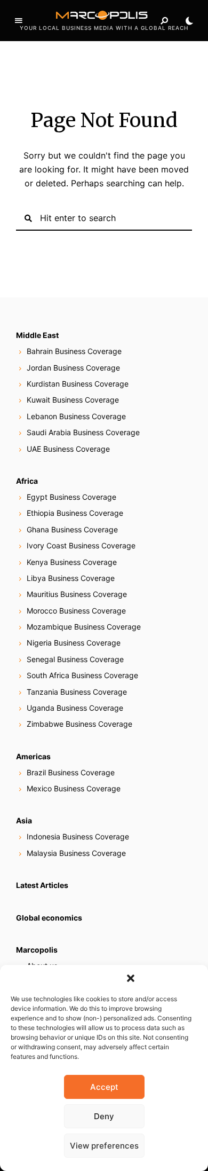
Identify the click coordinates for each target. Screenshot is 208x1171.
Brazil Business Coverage (71, 772)
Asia (24, 820)
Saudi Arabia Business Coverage (83, 432)
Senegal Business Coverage (75, 659)
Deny (104, 1116)
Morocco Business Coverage (76, 610)
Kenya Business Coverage (72, 562)
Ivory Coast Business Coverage (81, 545)
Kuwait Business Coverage (73, 399)
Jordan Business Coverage (73, 367)
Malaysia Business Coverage (76, 853)
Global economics (49, 917)
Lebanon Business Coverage (76, 416)
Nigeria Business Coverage (74, 642)
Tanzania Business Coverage (77, 691)
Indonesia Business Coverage (78, 836)
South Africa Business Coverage (82, 675)
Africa (27, 480)
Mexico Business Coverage (74, 788)
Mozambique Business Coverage (84, 626)
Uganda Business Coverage (75, 707)
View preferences (104, 1146)
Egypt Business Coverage (71, 496)
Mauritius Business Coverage (77, 594)
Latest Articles (42, 885)
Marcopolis (37, 949)
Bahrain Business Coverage (74, 351)
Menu (18, 20)
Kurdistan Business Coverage (78, 383)
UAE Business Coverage (68, 448)
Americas (33, 756)
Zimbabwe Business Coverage (79, 723)
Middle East (37, 335)
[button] (130, 978)
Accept (104, 1087)
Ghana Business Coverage (72, 529)
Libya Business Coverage (71, 578)
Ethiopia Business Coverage (75, 512)
